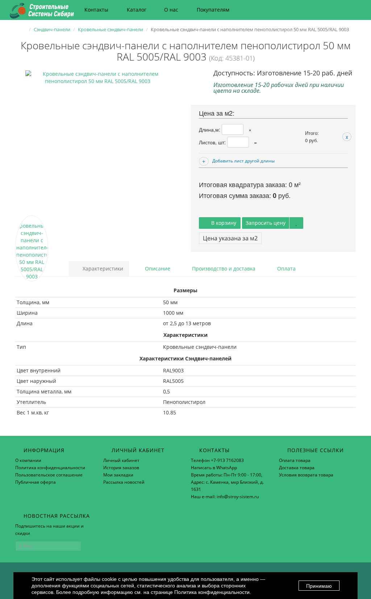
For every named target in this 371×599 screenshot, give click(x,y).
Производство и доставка (223, 268)
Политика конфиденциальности (50, 467)
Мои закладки (118, 475)
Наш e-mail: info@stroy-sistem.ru (225, 496)
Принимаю (319, 586)
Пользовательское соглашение (49, 475)
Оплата (286, 268)
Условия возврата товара (306, 475)
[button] (323, 10)
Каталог (136, 9)
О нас (171, 9)
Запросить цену (265, 222)
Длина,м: (210, 129)
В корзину (223, 222)
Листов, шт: (213, 142)
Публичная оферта (35, 482)
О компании (28, 460)
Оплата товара (294, 460)
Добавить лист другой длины (243, 161)
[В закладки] (296, 223)
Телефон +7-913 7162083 (217, 460)
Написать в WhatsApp (214, 467)
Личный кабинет (121, 460)
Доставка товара (296, 467)
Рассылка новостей (124, 482)
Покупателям (213, 9)
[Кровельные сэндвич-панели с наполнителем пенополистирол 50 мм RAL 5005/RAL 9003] (97, 142)
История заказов (121, 467)
